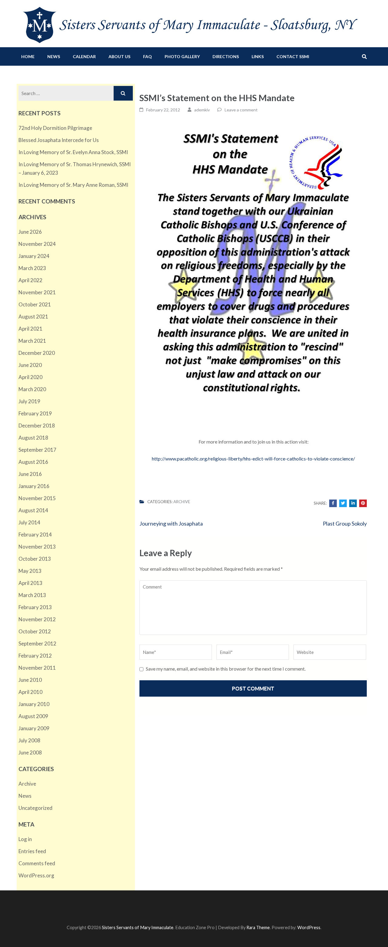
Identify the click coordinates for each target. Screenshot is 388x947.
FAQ (147, 56)
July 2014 (29, 522)
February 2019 (35, 413)
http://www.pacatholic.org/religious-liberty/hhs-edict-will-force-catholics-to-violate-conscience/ (253, 458)
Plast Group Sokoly (345, 523)
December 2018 (36, 425)
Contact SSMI (292, 56)
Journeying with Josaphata (171, 523)
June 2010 (30, 680)
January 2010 (33, 704)
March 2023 (32, 268)
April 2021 (30, 328)
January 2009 (33, 728)
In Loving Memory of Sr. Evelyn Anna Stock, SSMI (73, 152)
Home (28, 56)
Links (258, 56)
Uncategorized (35, 808)
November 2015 (37, 498)
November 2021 (37, 292)
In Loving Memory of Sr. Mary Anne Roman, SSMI (73, 185)
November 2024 (37, 244)
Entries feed (32, 851)
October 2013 (34, 559)
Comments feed (36, 863)
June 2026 (30, 232)
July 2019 (29, 401)
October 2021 (34, 304)
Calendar (84, 56)
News (53, 56)
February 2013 (35, 607)
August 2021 (33, 316)
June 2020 (30, 365)
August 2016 (33, 462)
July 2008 (29, 740)
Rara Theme (258, 927)
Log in (25, 839)
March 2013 (32, 595)
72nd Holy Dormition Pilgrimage (55, 128)
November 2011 (37, 668)
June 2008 (30, 752)
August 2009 (33, 716)
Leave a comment (241, 109)
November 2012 (37, 619)
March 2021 (32, 341)
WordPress (308, 927)
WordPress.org (36, 875)
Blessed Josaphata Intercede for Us (58, 140)
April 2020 (30, 377)
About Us (119, 56)
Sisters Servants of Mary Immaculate (137, 927)
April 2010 (30, 692)
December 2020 (36, 353)
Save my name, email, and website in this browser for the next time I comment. (226, 668)
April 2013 (30, 583)
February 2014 (35, 534)
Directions (225, 56)
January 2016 (33, 486)
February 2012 (35, 655)
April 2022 (30, 280)
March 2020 (32, 389)
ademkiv (202, 109)
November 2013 (37, 546)
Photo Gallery (182, 56)
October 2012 (34, 631)
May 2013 (30, 571)
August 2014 (33, 510)
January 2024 (33, 256)
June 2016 (30, 474)
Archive (181, 501)
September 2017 (37, 450)
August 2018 (33, 437)
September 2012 (37, 643)
